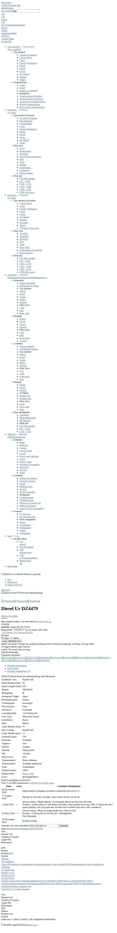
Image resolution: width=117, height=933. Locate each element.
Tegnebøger (25, 525)
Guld (22, 162)
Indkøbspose (7, 8)
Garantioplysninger (15, 883)
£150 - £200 (25, 187)
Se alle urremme (27, 492)
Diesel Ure (12, 582)
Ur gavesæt (25, 514)
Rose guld (24, 247)
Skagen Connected (29, 90)
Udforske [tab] (5, 867)
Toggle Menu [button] (7, 38)
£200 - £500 (25, 189)
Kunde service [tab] (8, 875)
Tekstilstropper (27, 500)
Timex (23, 79)
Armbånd (24, 236)
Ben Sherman (26, 121)
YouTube (38, 828)
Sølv (22, 159)
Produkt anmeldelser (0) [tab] (18, 671)
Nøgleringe (25, 533)
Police (22, 299)
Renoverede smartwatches (32, 107)
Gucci (22, 459)
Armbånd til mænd (29, 349)
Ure (9, 579)
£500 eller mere (27, 192)
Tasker (23, 530)
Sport (22, 148)
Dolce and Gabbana (29, 456)
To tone (23, 341)
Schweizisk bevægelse (30, 156)
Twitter (21, 828)
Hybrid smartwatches (30, 104)
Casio (22, 60)
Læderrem (24, 170)
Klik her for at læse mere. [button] (42, 783)
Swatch (23, 489)
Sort (21, 371)
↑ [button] (1, 922)
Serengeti (24, 467)
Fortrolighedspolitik (41, 864)
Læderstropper (27, 497)
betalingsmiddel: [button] (9, 33)
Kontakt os (6, 881)
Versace (23, 470)
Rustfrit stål (25, 395)
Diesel (23, 66)
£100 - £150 (25, 184)
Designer (24, 154)
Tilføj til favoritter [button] (9, 616)
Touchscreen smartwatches (32, 101)
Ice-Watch (24, 74)
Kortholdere (25, 527)
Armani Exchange (28, 55)
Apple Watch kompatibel (31, 508)
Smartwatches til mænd (31, 96)
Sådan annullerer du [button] (21, 886)
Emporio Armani (28, 481)
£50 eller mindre (27, 178)
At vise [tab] (4, 861)
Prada (22, 472)
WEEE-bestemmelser (74, 864)
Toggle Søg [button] (15, 5)
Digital (23, 165)
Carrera (23, 448)
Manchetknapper (28, 417)
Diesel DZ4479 (14, 585)
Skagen (23, 77)
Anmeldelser (25, 864)
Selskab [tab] (5, 859)
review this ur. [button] (44, 621)
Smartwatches (26, 173)
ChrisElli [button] (7, 11)
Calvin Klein (26, 57)
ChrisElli (5, 5)
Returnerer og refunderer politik (47, 881)
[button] (58, 14)
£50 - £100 (25, 181)
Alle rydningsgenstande (28, 556)
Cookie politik (57, 864)
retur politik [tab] (12, 668)
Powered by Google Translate (15, 889)
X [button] (2, 11)
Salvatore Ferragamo (29, 464)
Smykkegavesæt (27, 516)
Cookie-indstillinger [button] (94, 864)
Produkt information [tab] (17, 665)
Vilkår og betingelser (73, 881)
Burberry (24, 445)
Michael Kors (26, 486)
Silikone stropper (28, 505)
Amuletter (24, 415)
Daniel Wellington (28, 63)
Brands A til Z (8, 872)
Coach (23, 453)
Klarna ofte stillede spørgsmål (58, 883)
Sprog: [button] (4, 27)
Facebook (13, 828)
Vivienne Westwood (29, 228)
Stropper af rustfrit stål (30, 503)
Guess (22, 71)
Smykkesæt (25, 420)
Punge (23, 522)
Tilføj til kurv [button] (31, 925)
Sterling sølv (26, 398)
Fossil (22, 68)
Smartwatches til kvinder (31, 99)
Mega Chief (28, 773)
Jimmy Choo (26, 461)
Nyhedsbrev (13, 864)
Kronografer (25, 151)
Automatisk (25, 167)
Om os (4, 864)
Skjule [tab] (11, 861)
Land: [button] (4, 19)
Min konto (6, 2)
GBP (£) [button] (5, 36)
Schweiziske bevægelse (31, 250)
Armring (24, 233)
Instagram (29, 828)
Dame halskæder (28, 283)
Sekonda (24, 222)
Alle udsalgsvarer (26, 551)
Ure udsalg (23, 543)
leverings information (22, 881)
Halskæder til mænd (29, 286)
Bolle (22, 442)
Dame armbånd (27, 346)
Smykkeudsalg (27, 547)
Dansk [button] (4, 30)
